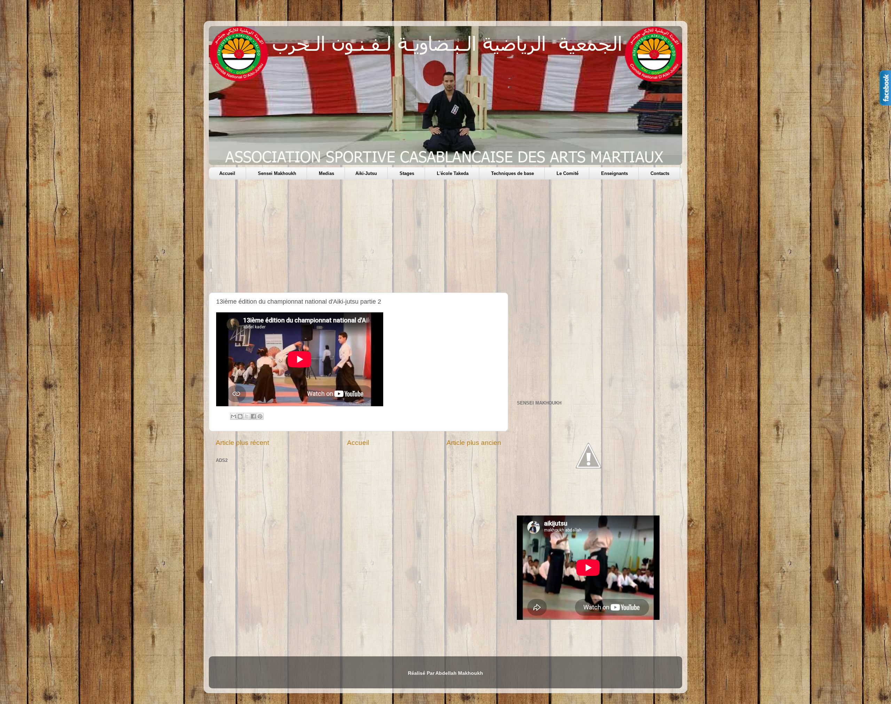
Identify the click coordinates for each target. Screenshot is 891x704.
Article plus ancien (474, 442)
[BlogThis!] (240, 416)
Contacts (659, 173)
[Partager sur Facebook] (253, 416)
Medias (326, 173)
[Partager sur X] (246, 416)
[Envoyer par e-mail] (233, 416)
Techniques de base (512, 173)
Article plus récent (242, 442)
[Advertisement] (417, 238)
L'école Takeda (452, 173)
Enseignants (614, 173)
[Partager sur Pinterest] (260, 416)
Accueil (227, 173)
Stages (407, 173)
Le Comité (567, 173)
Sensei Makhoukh (277, 173)
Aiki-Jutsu (366, 173)
